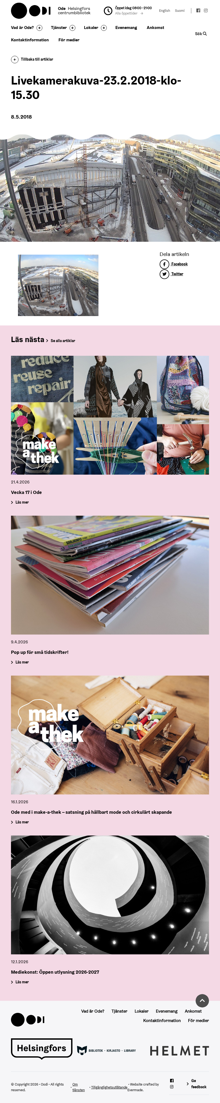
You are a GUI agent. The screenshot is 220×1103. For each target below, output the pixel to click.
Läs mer (22, 502)
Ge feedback (199, 1083)
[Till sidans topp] (202, 1000)
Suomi (180, 10)
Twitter (177, 274)
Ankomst (155, 27)
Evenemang (126, 27)
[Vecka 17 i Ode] (110, 415)
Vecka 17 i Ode (26, 492)
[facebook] (198, 11)
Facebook (179, 264)
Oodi (31, 11)
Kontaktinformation (30, 40)
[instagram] (206, 11)
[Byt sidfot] (38, 28)
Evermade (135, 1090)
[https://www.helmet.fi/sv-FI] (179, 1050)
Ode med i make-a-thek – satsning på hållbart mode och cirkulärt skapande (91, 812)
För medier (68, 40)
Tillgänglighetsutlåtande (109, 1087)
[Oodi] (27, 1019)
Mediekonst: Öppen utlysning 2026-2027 (55, 972)
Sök (199, 33)
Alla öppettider (126, 13)
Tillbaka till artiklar (37, 59)
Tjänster (59, 27)
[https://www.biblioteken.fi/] (106, 1050)
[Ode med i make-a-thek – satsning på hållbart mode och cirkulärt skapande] (110, 735)
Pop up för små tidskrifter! (40, 652)
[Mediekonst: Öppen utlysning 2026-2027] (110, 895)
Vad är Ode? (22, 27)
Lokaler (91, 27)
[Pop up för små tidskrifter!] (110, 575)
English (164, 10)
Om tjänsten (78, 1087)
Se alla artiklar (63, 340)
